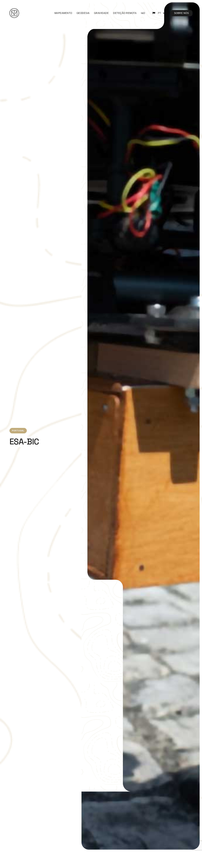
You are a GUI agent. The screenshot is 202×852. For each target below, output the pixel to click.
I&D (143, 13)
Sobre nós (181, 13)
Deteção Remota (124, 13)
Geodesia (83, 13)
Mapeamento (63, 13)
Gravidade (101, 13)
